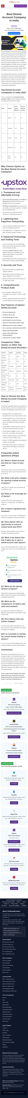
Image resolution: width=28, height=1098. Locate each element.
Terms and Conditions (14, 905)
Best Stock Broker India (7, 944)
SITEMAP (24, 905)
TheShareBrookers (12, 1092)
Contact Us (4, 1028)
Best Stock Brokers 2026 (8, 901)
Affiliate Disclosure (6, 1011)
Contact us (6, 903)
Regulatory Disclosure (7, 1039)
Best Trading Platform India (8, 954)
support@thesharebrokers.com (14, 932)
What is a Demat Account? (8, 979)
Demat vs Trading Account (8, 986)
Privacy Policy (14, 903)
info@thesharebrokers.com (13, 930)
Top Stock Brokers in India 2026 (14, 900)
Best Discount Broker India (8, 946)
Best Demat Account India (8, 942)
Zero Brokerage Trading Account (9, 991)
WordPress (19, 1096)
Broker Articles (5, 972)
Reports (19, 901)
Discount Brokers (6, 963)
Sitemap (4, 1044)
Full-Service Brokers (6, 960)
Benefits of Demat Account (8, 983)
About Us (4, 997)
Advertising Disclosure (7, 1014)
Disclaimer (4, 905)
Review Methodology (6, 1007)
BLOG (24, 901)
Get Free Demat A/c (14, 737)
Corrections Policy (6, 1019)
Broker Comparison (6, 970)
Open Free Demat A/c (20, 6)
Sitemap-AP (5, 1047)
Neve (7, 1096)
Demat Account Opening (7, 965)
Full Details (14, 783)
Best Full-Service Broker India (8, 949)
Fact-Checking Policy (7, 1016)
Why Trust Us (5, 1021)
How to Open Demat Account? (9, 981)
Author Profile (5, 1002)
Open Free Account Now (14, 713)
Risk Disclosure (5, 1037)
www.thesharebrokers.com (13, 928)
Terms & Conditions (6, 1035)
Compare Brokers (6, 967)
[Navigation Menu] (2, 6)
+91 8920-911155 (10, 934)
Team (3, 1000)
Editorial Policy (5, 1004)
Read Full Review (14, 850)
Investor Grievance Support (8, 1042)
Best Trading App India (7, 951)
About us (22, 903)
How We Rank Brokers (7, 1009)
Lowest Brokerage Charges (8, 988)
